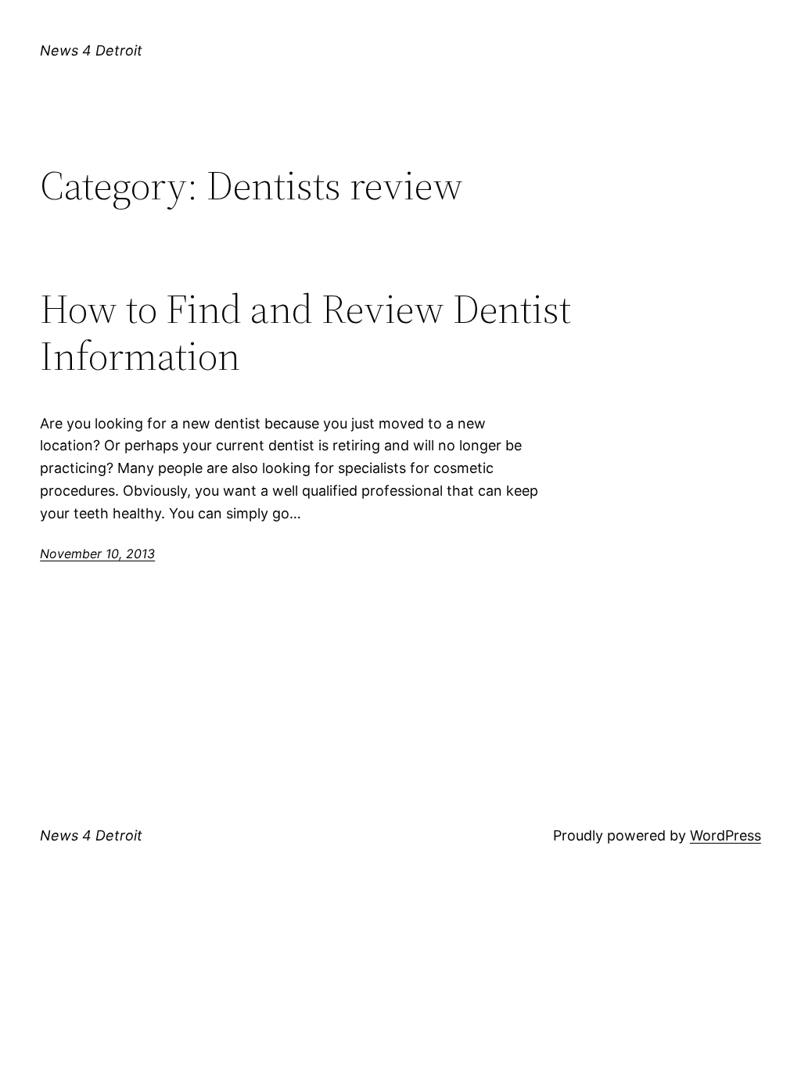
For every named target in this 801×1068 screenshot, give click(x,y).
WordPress (725, 835)
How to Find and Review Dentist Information (305, 332)
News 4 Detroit (91, 50)
